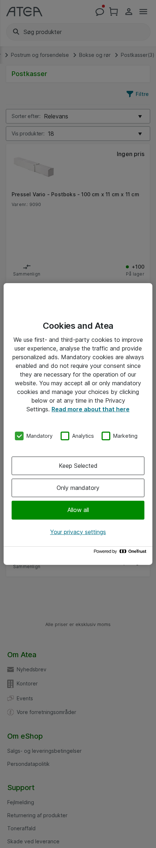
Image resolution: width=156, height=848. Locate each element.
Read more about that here (91, 409)
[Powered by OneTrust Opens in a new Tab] (121, 553)
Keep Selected (78, 465)
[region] (78, 424)
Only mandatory (78, 487)
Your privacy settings (78, 532)
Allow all (78, 509)
